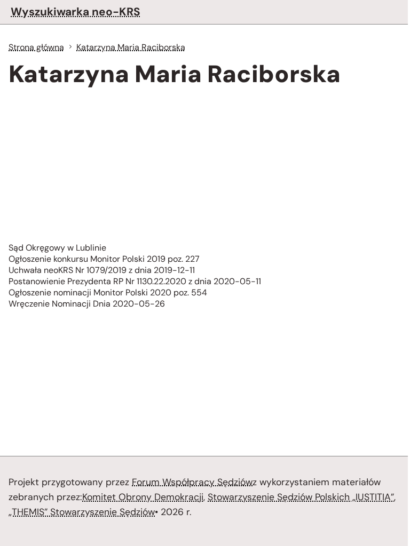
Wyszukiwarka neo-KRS (75, 11)
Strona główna (36, 47)
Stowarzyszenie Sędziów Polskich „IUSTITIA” (301, 497)
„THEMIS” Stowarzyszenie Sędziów (82, 512)
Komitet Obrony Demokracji (142, 497)
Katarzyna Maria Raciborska (130, 47)
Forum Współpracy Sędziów (192, 482)
